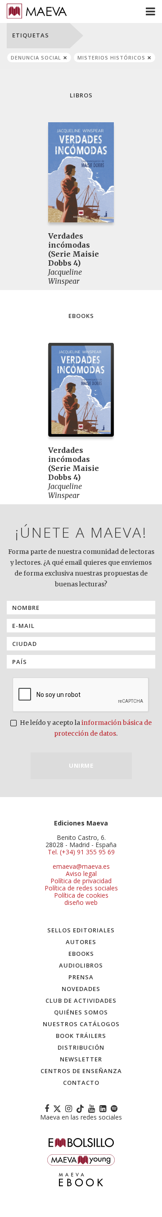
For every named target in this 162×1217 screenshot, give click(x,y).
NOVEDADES (81, 989)
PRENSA (81, 977)
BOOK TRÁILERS (81, 1036)
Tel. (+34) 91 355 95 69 (81, 852)
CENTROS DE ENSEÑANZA (81, 1071)
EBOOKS (81, 954)
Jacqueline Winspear (65, 276)
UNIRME (81, 765)
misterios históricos (111, 57)
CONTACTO (81, 1083)
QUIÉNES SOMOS (81, 1012)
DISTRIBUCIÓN (81, 1047)
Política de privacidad (81, 880)
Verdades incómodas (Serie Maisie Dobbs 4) (73, 249)
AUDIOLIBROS (81, 965)
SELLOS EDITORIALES (81, 930)
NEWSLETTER (81, 1059)
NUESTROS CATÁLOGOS (81, 1024)
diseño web (81, 902)
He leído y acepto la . (85, 728)
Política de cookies (81, 895)
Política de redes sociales (81, 888)
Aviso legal (81, 873)
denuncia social (36, 57)
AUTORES (81, 942)
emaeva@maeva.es (81, 866)
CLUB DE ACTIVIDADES (81, 1000)
